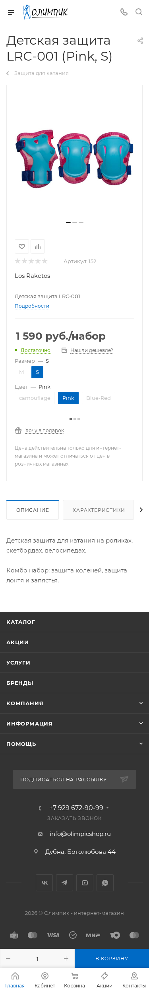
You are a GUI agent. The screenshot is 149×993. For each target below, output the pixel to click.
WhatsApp (105, 882)
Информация (29, 723)
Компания (24, 703)
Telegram (64, 882)
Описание (32, 510)
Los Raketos (32, 275)
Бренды (19, 683)
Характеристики (99, 510)
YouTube (84, 882)
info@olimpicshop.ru (80, 834)
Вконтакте (44, 882)
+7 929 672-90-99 (76, 808)
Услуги (18, 662)
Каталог (20, 622)
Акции (17, 642)
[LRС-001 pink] (74, 156)
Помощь (21, 744)
